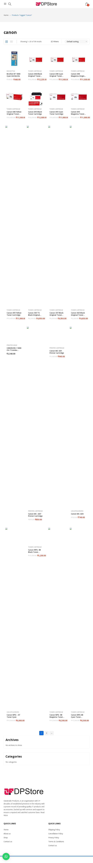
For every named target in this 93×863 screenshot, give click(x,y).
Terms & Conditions (56, 841)
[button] (6, 856)
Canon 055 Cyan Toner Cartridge (56, 113)
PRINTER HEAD (12, 345)
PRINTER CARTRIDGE (35, 511)
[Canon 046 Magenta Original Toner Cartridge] (79, 58)
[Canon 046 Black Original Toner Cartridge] (36, 58)
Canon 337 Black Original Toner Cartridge (56, 315)
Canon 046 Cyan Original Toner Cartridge (56, 76)
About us (7, 833)
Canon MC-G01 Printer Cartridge (57, 352)
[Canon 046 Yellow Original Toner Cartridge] (14, 96)
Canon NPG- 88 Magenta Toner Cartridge (56, 717)
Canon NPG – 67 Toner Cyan (13, 716)
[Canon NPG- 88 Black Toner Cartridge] (36, 536)
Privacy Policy (53, 837)
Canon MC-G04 (77, 514)
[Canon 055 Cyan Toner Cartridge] (57, 96)
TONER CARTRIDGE (35, 71)
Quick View (22, 52)
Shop (6, 837)
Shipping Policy (54, 829)
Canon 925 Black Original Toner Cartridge (78, 315)
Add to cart (22, 78)
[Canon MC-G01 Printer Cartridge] (57, 335)
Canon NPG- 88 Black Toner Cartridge (34, 552)
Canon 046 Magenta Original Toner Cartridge (78, 76)
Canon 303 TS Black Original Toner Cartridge (35, 315)
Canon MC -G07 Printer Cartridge (35, 515)
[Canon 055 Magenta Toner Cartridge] (79, 96)
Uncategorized (77, 511)
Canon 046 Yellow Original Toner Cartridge (14, 114)
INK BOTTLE (11, 71)
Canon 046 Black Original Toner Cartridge (35, 76)
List (11, 41)
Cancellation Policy (55, 833)
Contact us (8, 841)
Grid (6, 41)
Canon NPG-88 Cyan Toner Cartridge (77, 717)
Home (6, 829)
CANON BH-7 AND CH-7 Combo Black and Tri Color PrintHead (14, 351)
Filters (56, 41)
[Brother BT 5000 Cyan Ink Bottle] (14, 58)
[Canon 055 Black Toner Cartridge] (36, 96)
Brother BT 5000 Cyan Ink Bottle (13, 75)
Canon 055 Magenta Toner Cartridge (77, 114)
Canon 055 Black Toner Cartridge (35, 113)
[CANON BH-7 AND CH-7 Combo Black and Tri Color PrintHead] (14, 334)
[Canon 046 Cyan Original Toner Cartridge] (57, 58)
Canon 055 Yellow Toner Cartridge (14, 314)
